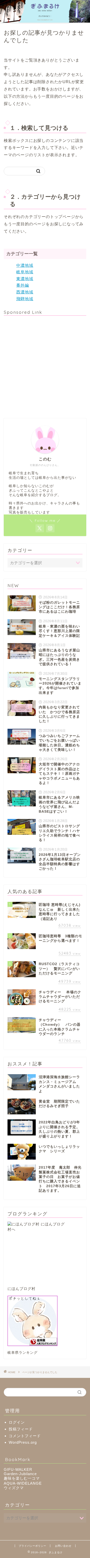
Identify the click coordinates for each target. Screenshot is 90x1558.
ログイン (17, 1422)
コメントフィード (25, 1436)
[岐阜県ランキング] (45, 1321)
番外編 (22, 285)
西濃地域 (24, 292)
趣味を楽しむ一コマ (22, 1478)
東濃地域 (24, 279)
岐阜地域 (24, 272)
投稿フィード (21, 1429)
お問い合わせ (63, 1545)
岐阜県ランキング (23, 1353)
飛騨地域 (24, 299)
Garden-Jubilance (20, 1474)
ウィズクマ (14, 1488)
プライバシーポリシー (32, 1545)
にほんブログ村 (22, 1288)
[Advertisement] (45, 365)
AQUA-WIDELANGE (23, 1483)
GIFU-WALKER (18, 1469)
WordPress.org (23, 1442)
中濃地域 (24, 265)
